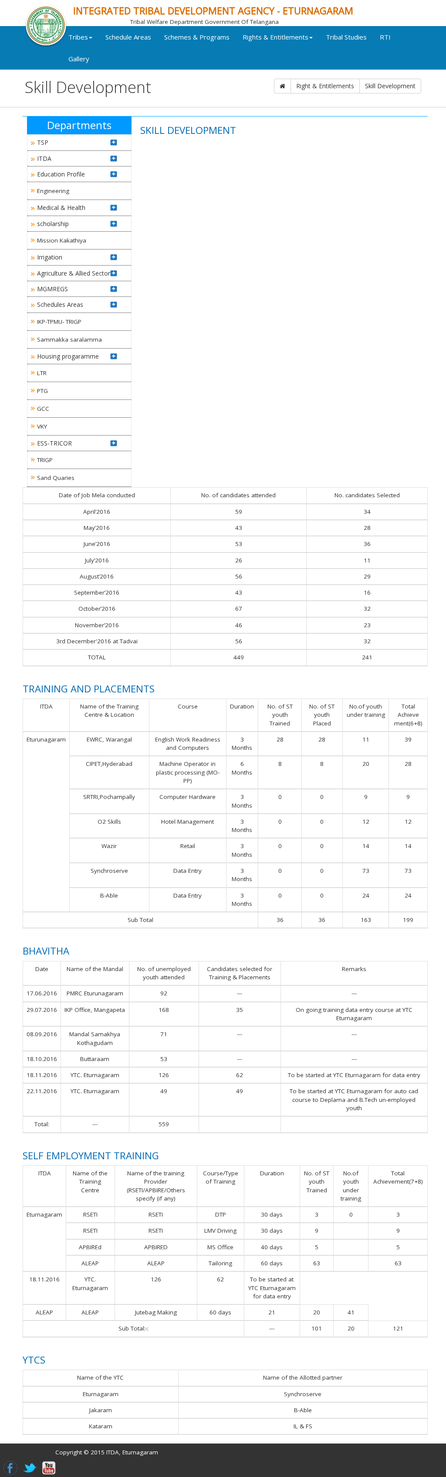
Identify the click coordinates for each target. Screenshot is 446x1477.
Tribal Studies (346, 37)
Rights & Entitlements (275, 37)
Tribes (78, 37)
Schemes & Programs (197, 37)
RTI (385, 37)
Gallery (78, 58)
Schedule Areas (128, 37)
